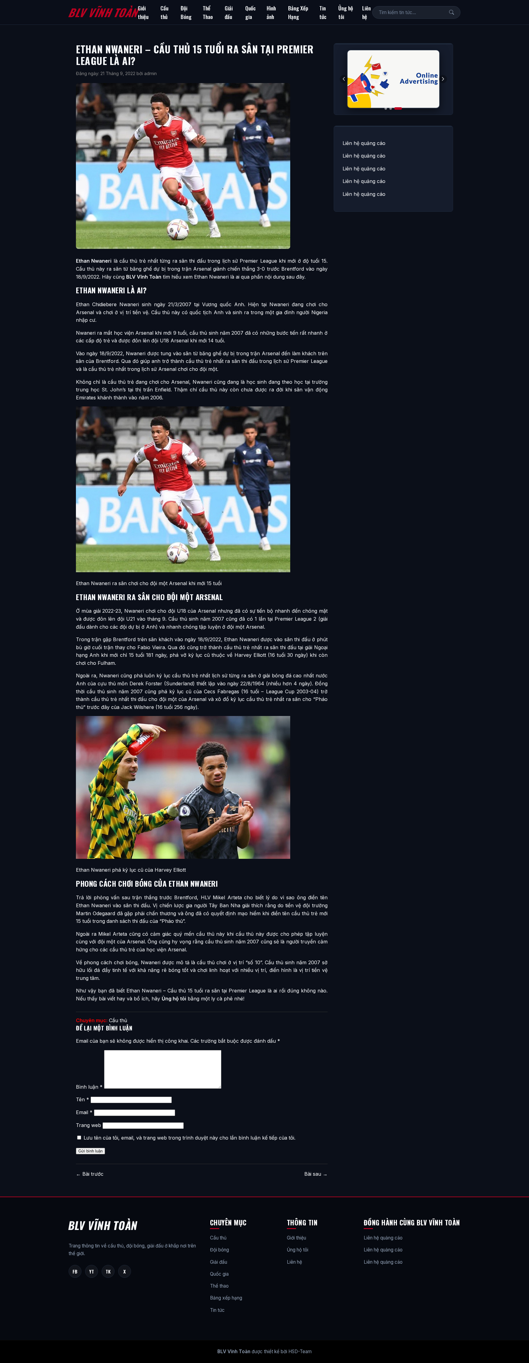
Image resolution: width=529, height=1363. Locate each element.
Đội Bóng (186, 12)
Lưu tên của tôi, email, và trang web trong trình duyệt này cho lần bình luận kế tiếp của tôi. (189, 1138)
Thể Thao (208, 12)
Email (84, 1112)
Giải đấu (229, 12)
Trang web (88, 1125)
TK (108, 1271)
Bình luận (89, 1087)
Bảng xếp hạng (226, 1298)
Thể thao (219, 1286)
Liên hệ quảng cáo (364, 143)
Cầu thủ (164, 12)
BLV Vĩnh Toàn (103, 12)
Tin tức (322, 12)
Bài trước (89, 1174)
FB (75, 1271)
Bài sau (316, 1174)
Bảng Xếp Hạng (298, 12)
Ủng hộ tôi (345, 12)
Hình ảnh (271, 12)
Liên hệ (366, 12)
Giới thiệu (143, 12)
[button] (443, 79)
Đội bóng (219, 1250)
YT (91, 1271)
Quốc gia (250, 12)
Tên (82, 1099)
